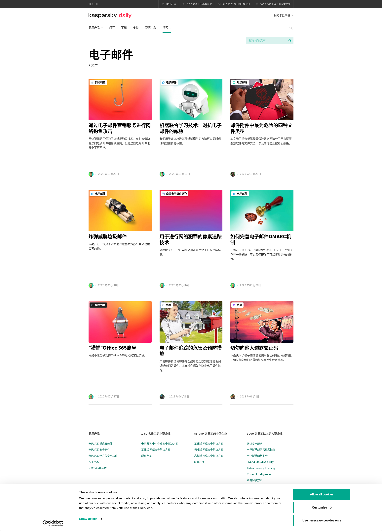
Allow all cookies (321, 494)
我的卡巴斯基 (282, 15)
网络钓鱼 (100, 82)
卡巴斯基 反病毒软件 (100, 443)
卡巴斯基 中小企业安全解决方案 (159, 443)
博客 (165, 27)
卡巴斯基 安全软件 (99, 449)
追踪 (168, 304)
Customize (319, 507)
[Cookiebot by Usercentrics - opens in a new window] (52, 523)
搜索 (289, 40)
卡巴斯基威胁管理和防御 (261, 449)
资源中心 (150, 27)
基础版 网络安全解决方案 (155, 449)
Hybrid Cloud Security (260, 461)
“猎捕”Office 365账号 (112, 348)
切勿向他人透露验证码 (254, 348)
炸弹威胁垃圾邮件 (108, 236)
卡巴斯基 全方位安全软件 (103, 455)
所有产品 (94, 461)
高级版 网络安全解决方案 (208, 455)
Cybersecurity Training (261, 468)
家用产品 (171, 4)
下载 (124, 27)
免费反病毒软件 (98, 468)
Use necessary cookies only (321, 520)
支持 (136, 27)
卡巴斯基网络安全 (257, 455)
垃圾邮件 (241, 82)
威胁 (239, 304)
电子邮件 (171, 82)
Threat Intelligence (259, 474)
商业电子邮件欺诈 (176, 193)
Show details (88, 518)
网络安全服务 (254, 443)
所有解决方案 (254, 480)
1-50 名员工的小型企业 (199, 4)
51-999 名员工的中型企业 (236, 4)
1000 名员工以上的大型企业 (275, 4)
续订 (112, 27)
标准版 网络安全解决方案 (208, 449)
